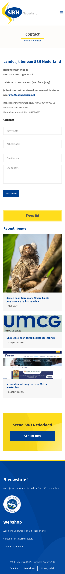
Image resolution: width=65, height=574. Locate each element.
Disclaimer (29, 568)
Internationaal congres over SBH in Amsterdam (26, 386)
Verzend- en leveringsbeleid (18, 538)
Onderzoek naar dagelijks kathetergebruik (30, 337)
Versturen (11, 193)
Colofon (14, 568)
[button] (61, 12)
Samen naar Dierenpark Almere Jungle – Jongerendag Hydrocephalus (28, 300)
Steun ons (32, 436)
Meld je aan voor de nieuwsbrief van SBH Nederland (31, 488)
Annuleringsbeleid (13, 546)
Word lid (32, 215)
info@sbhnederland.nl (22, 95)
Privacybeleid (48, 568)
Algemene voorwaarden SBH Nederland (24, 530)
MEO (52, 562)
